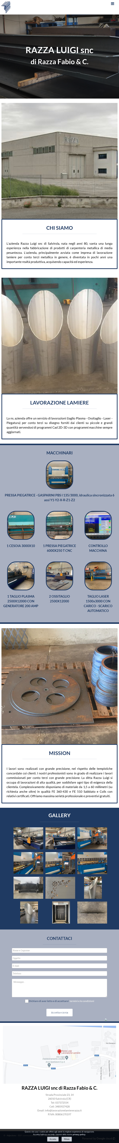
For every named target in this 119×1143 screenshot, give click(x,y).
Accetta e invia (59, 1012)
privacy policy (79, 1134)
